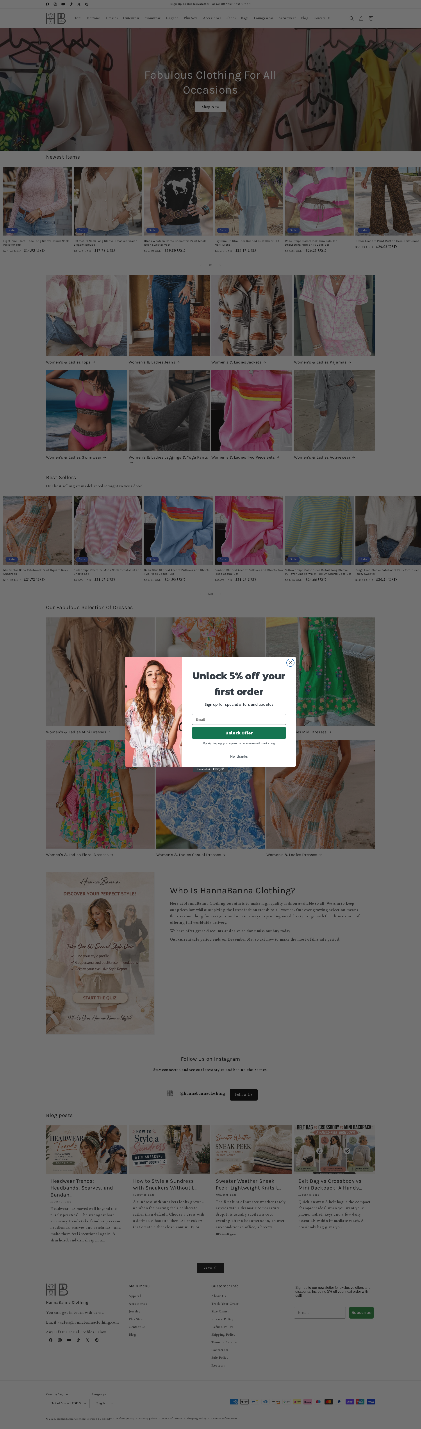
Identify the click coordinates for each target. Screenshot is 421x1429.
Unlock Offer (239, 733)
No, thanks (239, 756)
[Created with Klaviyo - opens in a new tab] (210, 769)
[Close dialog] (290, 663)
